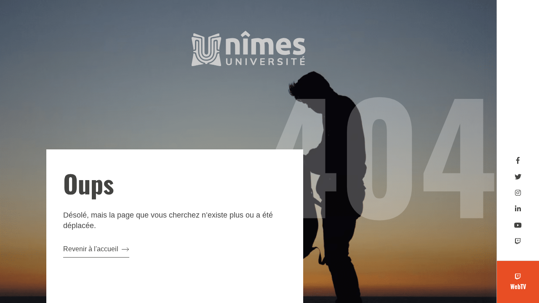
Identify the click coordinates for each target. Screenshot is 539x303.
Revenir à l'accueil (90, 248)
